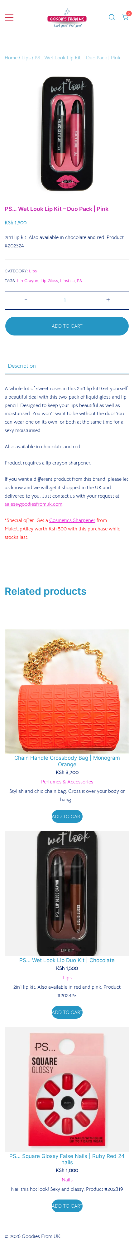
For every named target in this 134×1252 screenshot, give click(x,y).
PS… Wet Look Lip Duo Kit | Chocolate (67, 960)
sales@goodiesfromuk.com (33, 504)
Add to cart (67, 326)
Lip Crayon (27, 280)
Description (22, 365)
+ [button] (108, 299)
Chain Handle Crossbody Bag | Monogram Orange (67, 761)
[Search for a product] (112, 17)
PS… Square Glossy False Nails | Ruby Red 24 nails (67, 1159)
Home (11, 58)
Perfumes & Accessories (67, 782)
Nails (67, 1180)
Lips (26, 58)
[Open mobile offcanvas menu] (9, 17)
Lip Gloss (49, 280)
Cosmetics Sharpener (72, 520)
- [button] (26, 299)
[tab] (67, 366)
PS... (81, 280)
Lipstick (67, 280)
